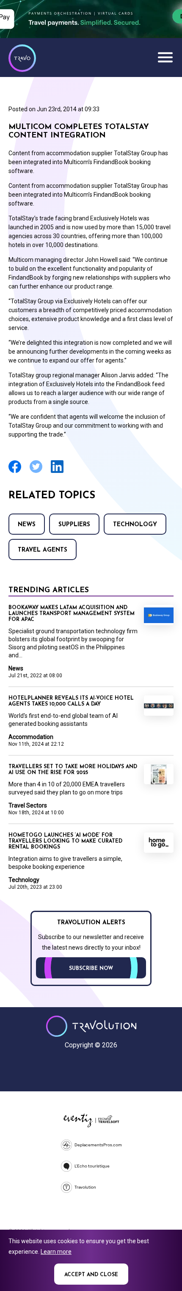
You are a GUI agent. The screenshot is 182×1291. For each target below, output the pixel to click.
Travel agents (42, 550)
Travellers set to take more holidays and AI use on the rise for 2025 (72, 769)
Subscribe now (91, 968)
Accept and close (91, 1274)
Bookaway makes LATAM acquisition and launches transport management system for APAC (71, 613)
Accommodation (30, 736)
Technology (135, 525)
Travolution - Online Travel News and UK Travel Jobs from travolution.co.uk (91, 1026)
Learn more (56, 1251)
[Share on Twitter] (36, 472)
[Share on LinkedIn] (57, 472)
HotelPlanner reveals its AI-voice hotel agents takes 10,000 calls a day (71, 701)
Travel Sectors (27, 805)
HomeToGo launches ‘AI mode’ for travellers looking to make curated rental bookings (65, 841)
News (27, 525)
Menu (165, 57)
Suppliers (74, 525)
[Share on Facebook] (14, 472)
